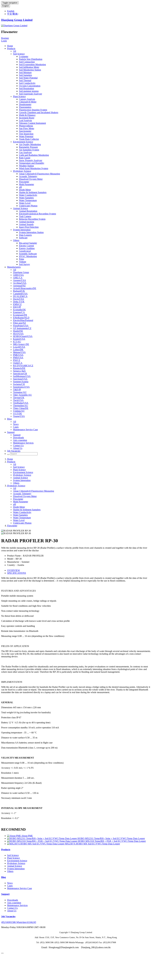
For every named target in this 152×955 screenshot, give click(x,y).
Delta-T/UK (18, 301)
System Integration (22, 229)
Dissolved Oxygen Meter (31, 179)
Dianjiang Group (21, 272)
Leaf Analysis (25, 120)
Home (10, 46)
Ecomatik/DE (19, 309)
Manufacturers (14, 267)
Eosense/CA (19, 312)
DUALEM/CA (20, 296)
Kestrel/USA (19, 339)
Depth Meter (25, 189)
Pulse (21, 259)
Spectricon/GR (20, 373)
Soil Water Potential (28, 78)
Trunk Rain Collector (29, 139)
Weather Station (26, 165)
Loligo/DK (18, 349)
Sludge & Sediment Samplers (32, 192)
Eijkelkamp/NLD (21, 317)
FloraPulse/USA (20, 325)
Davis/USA (18, 299)
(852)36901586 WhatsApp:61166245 (18, 922)
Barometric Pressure (28, 147)
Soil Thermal (25, 80)
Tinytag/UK (18, 397)
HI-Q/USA (18, 333)
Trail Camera (25, 216)
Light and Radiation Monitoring (34, 155)
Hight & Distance (27, 115)
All (14, 51)
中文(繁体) (12, 14)
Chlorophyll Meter (27, 102)
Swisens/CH (19, 384)
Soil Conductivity (27, 83)
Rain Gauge (24, 157)
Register (5, 38)
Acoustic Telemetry (28, 176)
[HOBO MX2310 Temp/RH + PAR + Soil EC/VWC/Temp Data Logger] (42, 841)
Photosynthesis (26, 126)
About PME (27, 835)
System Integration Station (31, 232)
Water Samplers (26, 197)
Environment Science (23, 141)
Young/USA (19, 416)
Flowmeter (24, 181)
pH (20, 187)
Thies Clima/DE (20, 408)
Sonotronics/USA (21, 387)
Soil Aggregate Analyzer (30, 94)
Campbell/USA (20, 293)
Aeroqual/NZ (19, 285)
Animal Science (20, 208)
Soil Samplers (25, 75)
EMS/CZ (17, 304)
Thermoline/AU (20, 405)
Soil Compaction (27, 62)
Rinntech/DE (19, 368)
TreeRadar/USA (20, 403)
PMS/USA (18, 357)
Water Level (24, 203)
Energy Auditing (27, 248)
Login (4, 41)
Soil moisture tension (29, 91)
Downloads (18, 437)
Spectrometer (25, 131)
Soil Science (19, 54)
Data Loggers (25, 235)
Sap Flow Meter (26, 128)
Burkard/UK (19, 291)
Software (23, 237)
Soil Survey (24, 264)
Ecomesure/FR (20, 315)
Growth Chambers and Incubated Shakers (38, 112)
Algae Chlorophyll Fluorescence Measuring (39, 173)
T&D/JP (17, 389)
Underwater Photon (28, 205)
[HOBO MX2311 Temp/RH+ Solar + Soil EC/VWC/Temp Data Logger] (42, 838)
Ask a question (20, 440)
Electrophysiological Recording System (37, 213)
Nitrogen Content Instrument (32, 123)
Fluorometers (25, 107)
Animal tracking (26, 221)
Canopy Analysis (27, 99)
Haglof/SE (18, 331)
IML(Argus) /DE (21, 344)
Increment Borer (26, 118)
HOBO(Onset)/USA (23, 336)
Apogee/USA (19, 280)
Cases (16, 427)
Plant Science (19, 96)
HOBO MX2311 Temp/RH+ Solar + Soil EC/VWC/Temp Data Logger (111, 838)
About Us (17, 448)
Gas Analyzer (25, 152)
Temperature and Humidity (31, 163)
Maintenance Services (23, 443)
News (16, 424)
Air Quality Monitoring (30, 144)
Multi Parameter (26, 184)
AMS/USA (18, 275)
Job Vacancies (13, 451)
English (5, 6)
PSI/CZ (16, 360)
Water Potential (26, 136)
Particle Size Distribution (30, 59)
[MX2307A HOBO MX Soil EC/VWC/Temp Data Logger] (36, 843)
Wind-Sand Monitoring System (33, 168)
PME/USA (18, 355)
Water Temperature (28, 200)
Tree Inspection (26, 133)
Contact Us (18, 445)
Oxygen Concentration (29, 86)
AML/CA (17, 277)
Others (16, 240)
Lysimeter (23, 56)
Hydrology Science (22, 171)
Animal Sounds (26, 224)
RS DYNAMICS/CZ (23, 365)
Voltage (22, 261)
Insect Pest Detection (29, 227)
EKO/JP (17, 307)
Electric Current (26, 245)
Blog (9, 419)
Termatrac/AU (20, 392)
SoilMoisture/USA (22, 376)
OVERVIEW (13, 570)
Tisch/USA (18, 400)
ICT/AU (17, 341)
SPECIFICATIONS (16, 573)
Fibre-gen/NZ (19, 323)
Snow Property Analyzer (30, 160)
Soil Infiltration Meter (29, 67)
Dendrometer (25, 104)
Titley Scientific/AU (22, 395)
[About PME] (14, 835)
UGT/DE (17, 413)
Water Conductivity (28, 195)
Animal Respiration (28, 211)
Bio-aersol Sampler (28, 243)
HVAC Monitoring (28, 256)
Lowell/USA (19, 347)
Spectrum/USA (20, 379)
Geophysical (25, 251)
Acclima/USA (19, 283)
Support (11, 432)
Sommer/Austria (20, 381)
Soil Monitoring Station (30, 70)
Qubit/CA (17, 363)
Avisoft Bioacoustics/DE (24, 288)
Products (11, 48)
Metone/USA (19, 352)
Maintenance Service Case (25, 429)
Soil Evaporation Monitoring (32, 64)
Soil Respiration (26, 88)
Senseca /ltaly (19, 371)
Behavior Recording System (32, 219)
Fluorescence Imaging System (33, 110)
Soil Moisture (25, 72)
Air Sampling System (29, 149)
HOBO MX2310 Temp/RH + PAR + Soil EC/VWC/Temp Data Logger (112, 841)
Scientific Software (28, 253)
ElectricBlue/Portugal (23, 320)
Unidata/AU (19, 411)
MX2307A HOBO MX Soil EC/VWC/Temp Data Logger (92, 843)
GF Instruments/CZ (22, 328)
